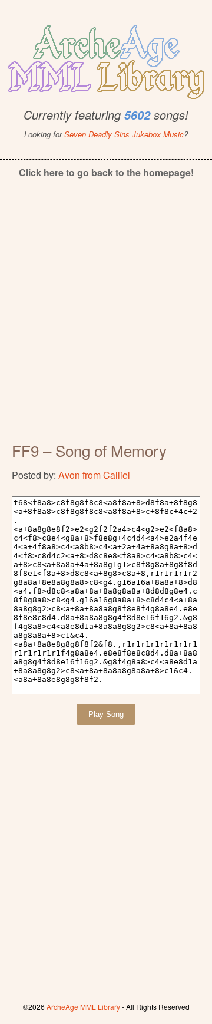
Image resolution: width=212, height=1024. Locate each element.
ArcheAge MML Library (83, 1007)
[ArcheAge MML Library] (106, 58)
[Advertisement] (106, 322)
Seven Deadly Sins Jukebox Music (124, 134)
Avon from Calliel (94, 475)
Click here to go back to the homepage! (106, 172)
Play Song (106, 714)
